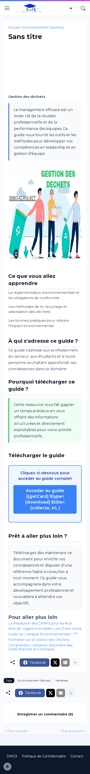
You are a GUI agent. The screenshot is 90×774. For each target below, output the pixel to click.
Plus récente (17, 731)
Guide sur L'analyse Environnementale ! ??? (43, 634)
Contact (76, 756)
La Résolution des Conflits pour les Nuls (40, 623)
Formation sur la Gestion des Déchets (38, 640)
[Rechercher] (83, 8)
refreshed (62, 680)
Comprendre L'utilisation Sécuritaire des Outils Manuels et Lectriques (40, 647)
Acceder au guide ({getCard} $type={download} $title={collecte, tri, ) (45, 499)
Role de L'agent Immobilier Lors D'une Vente (45, 629)
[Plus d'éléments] (75, 662)
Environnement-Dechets (43, 27)
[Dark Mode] (72, 8)
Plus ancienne (72, 731)
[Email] (65, 662)
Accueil (14, 27)
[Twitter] (55, 662)
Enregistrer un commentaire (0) (45, 714)
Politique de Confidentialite (44, 756)
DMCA (12, 756)
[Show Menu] (7, 8)
